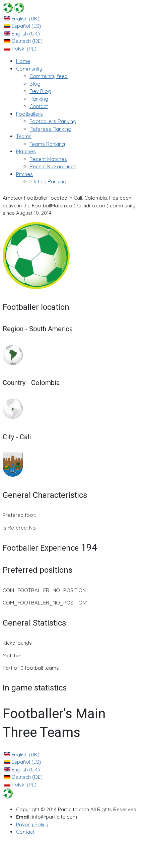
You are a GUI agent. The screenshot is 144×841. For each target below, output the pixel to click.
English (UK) (25, 18)
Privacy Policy (32, 824)
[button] (29, 69)
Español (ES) (25, 26)
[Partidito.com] (13, 11)
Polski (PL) (23, 48)
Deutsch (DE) (26, 41)
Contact (25, 832)
